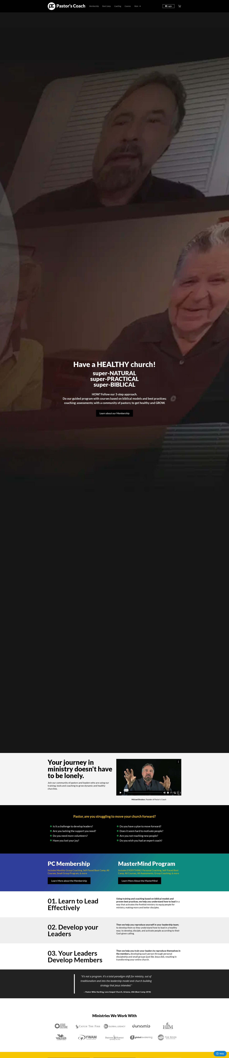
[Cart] (179, 6)
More (136, 6)
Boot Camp (106, 6)
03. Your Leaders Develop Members (75, 956)
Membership (94, 6)
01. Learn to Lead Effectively (73, 904)
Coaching (117, 6)
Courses (128, 6)
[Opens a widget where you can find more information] (220, 1054)
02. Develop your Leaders (73, 930)
